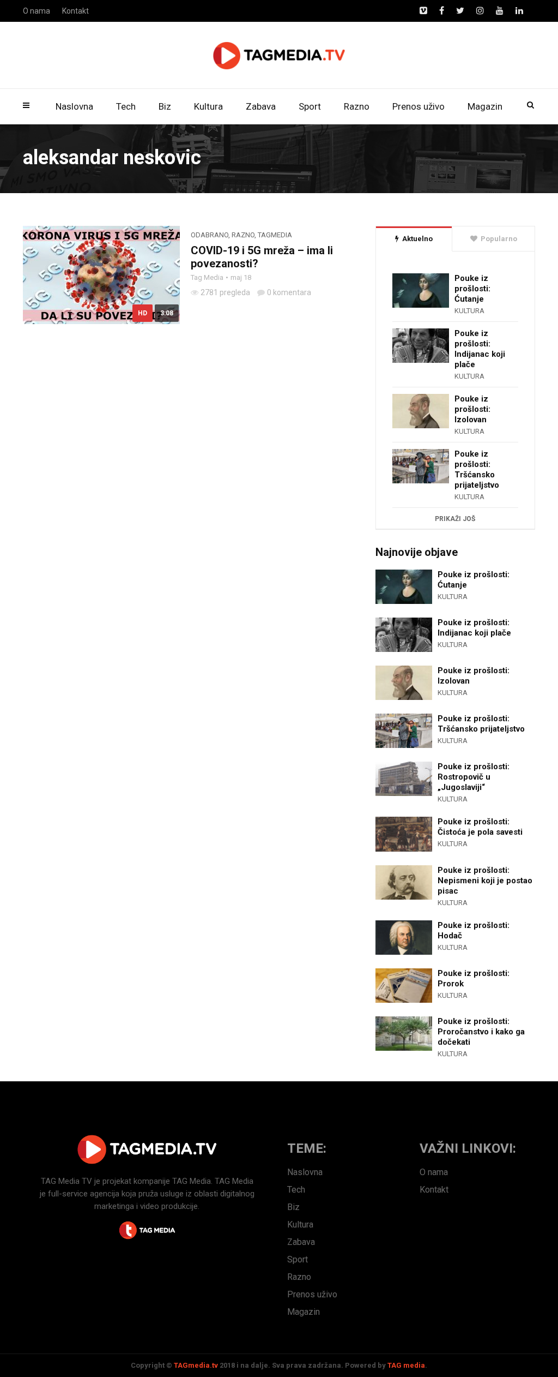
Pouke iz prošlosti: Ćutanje (472, 288)
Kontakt (75, 11)
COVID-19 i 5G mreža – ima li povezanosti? (262, 257)
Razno (356, 106)
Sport (310, 106)
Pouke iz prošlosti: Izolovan (472, 409)
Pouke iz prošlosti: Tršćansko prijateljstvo (476, 469)
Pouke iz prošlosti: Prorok (474, 978)
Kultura (208, 106)
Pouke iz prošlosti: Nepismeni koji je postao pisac (485, 880)
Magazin (485, 106)
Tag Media (207, 277)
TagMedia (275, 235)
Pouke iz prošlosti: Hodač (474, 930)
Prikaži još (455, 519)
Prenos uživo (418, 106)
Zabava (261, 106)
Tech (126, 106)
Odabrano (209, 235)
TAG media (406, 1365)
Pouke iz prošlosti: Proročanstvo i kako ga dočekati (481, 1031)
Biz (165, 106)
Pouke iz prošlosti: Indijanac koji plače (479, 348)
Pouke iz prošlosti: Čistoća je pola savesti (480, 827)
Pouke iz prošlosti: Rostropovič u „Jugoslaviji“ (474, 777)
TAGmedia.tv (196, 1365)
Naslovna (74, 106)
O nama (36, 11)
